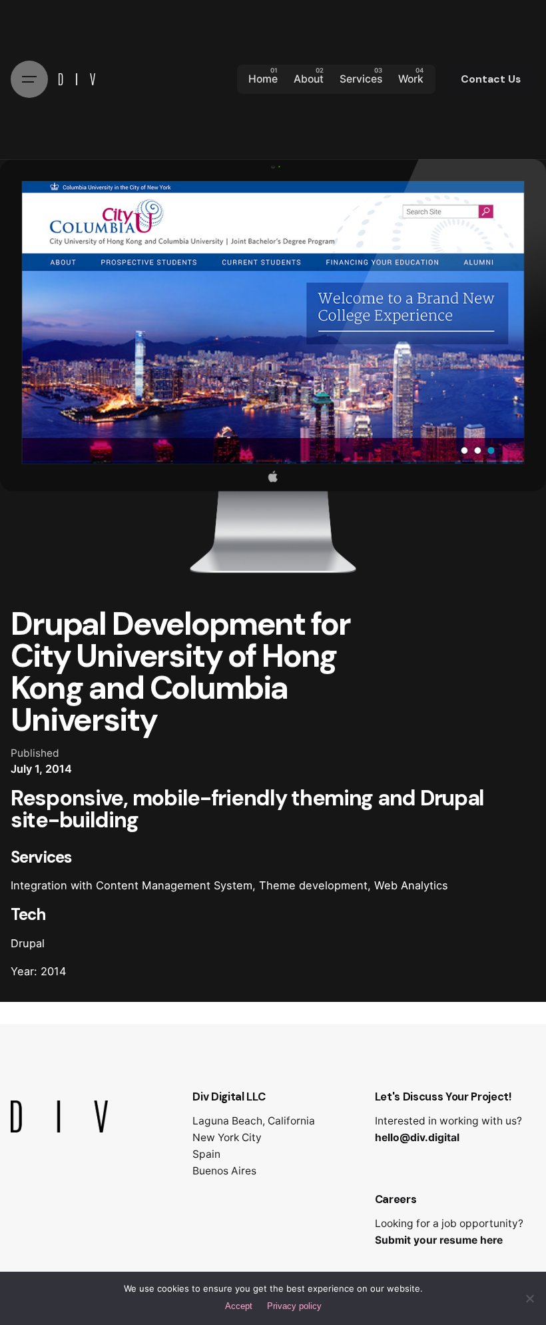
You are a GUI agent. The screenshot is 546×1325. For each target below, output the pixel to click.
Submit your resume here (439, 1240)
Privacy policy (294, 1306)
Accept (238, 1306)
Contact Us (491, 79)
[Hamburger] (29, 79)
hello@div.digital (417, 1137)
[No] (529, 1298)
